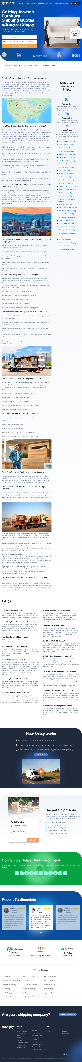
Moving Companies (29, 976)
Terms (64, 1029)
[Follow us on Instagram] (66, 1054)
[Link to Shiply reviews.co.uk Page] (67, 949)
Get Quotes (74, 3)
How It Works (41, 3)
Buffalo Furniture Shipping (66, 196)
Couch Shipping (7, 993)
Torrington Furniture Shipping (67, 186)
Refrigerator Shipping (9, 985)
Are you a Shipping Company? (61, 3)
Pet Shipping (20, 1038)
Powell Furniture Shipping (66, 180)
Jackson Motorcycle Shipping (67, 243)
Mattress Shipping (29, 989)
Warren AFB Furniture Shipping (67, 223)
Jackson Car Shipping (65, 239)
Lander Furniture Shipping (66, 177)
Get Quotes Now (40, 755)
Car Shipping (20, 1040)
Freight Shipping (21, 1047)
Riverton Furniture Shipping (66, 167)
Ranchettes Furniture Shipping (67, 189)
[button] (40, 821)
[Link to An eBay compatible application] (41, 949)
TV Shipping (6, 989)
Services (21, 3)
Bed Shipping (48, 989)
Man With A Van (7, 997)
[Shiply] (8, 3)
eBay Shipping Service (51, 976)
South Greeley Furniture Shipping (68, 207)
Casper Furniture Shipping (66, 145)
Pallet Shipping (36, 1033)
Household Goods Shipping (11, 981)
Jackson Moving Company (66, 249)
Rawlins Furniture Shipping (66, 173)
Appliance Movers (50, 993)
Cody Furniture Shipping (65, 170)
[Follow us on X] (63, 1054)
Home (3, 66)
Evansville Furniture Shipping (67, 227)
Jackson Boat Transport (65, 246)
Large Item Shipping (8, 976)
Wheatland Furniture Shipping (67, 211)
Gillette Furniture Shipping (66, 148)
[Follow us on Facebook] (64, 1054)
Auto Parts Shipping (22, 1031)
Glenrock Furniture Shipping (67, 220)
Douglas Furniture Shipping (66, 183)
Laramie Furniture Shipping (66, 151)
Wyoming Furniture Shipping (29, 66)
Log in (50, 3)
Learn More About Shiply (67, 1014)
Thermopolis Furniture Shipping (68, 230)
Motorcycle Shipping (22, 1042)
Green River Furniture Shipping (67, 164)
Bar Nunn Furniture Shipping (67, 217)
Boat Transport (36, 1047)
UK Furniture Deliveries (30, 997)
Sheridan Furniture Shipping (67, 157)
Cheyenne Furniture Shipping (67, 141)
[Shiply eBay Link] (69, 1054)
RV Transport (20, 1029)
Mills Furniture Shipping (65, 204)
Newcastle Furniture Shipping (67, 214)
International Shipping (51, 985)
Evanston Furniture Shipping (67, 161)
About (48, 1029)
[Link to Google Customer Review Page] (15, 949)
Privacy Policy (65, 1034)
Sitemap (64, 1031)
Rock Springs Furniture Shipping (68, 154)
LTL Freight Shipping (30, 985)
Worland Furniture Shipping (66, 193)
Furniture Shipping (13, 66)
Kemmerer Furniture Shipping (67, 233)
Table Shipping (28, 981)
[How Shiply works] (41, 771)
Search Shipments (32, 3)
